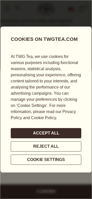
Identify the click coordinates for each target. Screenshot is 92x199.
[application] (46, 99)
